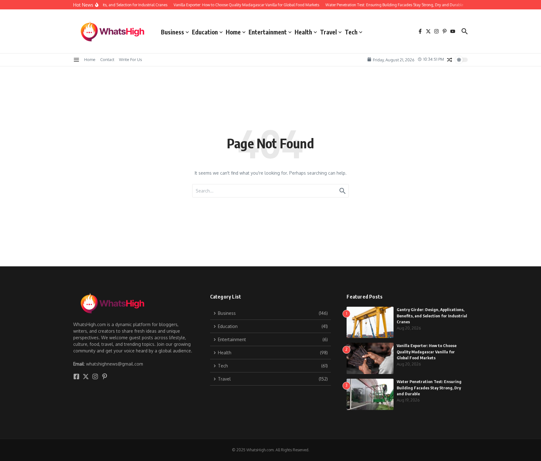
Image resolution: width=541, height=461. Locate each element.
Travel (328, 32)
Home (233, 32)
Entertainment (268, 32)
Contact (107, 59)
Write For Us (130, 59)
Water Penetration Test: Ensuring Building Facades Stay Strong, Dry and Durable (429, 387)
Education (205, 32)
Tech (351, 32)
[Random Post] (449, 59)
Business (172, 32)
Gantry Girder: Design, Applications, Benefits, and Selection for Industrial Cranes (432, 315)
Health (303, 32)
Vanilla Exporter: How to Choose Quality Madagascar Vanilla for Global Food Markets (426, 351)
